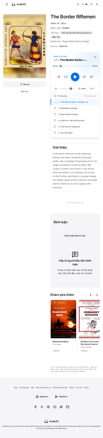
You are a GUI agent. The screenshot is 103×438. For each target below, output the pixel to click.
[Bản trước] (58, 77)
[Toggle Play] (75, 77)
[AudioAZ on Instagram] (48, 407)
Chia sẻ (26, 84)
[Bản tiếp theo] (91, 77)
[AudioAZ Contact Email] (67, 407)
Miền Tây (56, 37)
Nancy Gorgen (82, 41)
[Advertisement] (75, 202)
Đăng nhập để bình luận (75, 235)
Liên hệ (79, 388)
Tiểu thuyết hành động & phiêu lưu (76, 33)
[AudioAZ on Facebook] (35, 407)
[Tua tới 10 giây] (84, 77)
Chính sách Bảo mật (60, 388)
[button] (6, 4)
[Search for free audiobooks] (91, 4)
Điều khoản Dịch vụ (43, 388)
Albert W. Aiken (58, 23)
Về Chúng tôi (24, 388)
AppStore (44, 396)
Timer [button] (83, 89)
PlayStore (63, 396)
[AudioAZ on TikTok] (61, 407)
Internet (63, 46)
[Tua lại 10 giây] (66, 77)
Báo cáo (24, 91)
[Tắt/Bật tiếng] (56, 88)
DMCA (71, 388)
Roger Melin (68, 41)
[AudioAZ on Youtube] (55, 407)
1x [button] (91, 89)
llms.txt (86, 388)
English (66, 28)
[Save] (95, 57)
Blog (15, 388)
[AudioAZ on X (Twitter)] (42, 407)
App (32, 388)
